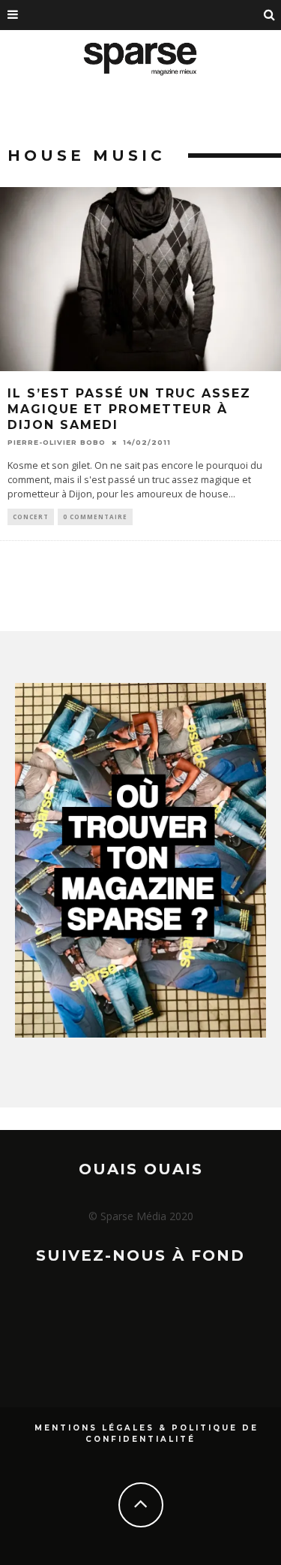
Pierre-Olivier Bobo (56, 442)
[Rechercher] (270, 15)
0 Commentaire (95, 516)
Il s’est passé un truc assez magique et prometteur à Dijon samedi (129, 409)
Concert (31, 516)
